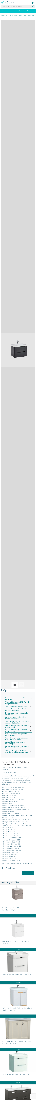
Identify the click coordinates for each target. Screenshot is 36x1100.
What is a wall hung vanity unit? (16, 706)
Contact (21, 11)
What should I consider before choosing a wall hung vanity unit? (16, 751)
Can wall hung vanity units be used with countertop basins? (17, 738)
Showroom (30, 11)
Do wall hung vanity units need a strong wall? (16, 713)
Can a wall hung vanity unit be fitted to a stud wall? (15, 718)
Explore (18, 916)
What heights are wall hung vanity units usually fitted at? (17, 722)
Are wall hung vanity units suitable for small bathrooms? (17, 709)
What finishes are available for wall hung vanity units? (17, 703)
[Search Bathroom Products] (33, 6)
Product (4, 16)
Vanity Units (13, 16)
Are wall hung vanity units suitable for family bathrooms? (17, 747)
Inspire (13, 11)
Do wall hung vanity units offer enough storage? (16, 730)
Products (5, 11)
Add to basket (28, 873)
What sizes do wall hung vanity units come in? (16, 734)
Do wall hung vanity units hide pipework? (15, 698)
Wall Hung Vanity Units (26, 16)
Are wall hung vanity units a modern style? (15, 743)
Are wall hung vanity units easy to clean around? (16, 726)
